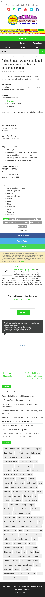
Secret (23, 573)
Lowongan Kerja (9, 517)
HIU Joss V (11, 101)
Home (23, 38)
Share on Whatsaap (22, 247)
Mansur (37, 565)
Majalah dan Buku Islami (19, 487)
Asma (6, 457)
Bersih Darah (17, 57)
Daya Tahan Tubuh (10, 461)
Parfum (6, 500)
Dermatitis (26, 57)
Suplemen (31, 573)
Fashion (7, 561)
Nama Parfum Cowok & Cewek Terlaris (17, 421)
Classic (29, 556)
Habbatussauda (16, 457)
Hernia (35, 561)
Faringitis (37, 556)
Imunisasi (7, 548)
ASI (13, 500)
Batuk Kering (24, 470)
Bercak (35, 539)
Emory (6, 530)
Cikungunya (20, 556)
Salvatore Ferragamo (11, 573)
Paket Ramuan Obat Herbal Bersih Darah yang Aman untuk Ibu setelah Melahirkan (22, 64)
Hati (32, 492)
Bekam (18, 500)
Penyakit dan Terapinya (23, 466)
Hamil (21, 474)
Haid (40, 522)
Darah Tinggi (19, 483)
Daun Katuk (38, 517)
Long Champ (27, 565)
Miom (35, 548)
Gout (29, 561)
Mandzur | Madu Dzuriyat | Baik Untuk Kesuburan (22, 417)
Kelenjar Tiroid (18, 548)
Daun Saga (38, 526)
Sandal (20, 539)
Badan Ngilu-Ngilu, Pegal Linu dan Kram (18, 396)
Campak (31, 505)
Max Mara (7, 569)
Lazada (17, 509)
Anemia (39, 492)
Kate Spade (8, 565)
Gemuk (13, 530)
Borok (22, 535)
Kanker (27, 530)
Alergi (9, 57)
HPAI (20, 530)
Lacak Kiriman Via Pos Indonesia (15, 392)
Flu (25, 496)
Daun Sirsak (8, 509)
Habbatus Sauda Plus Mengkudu (11, 374)
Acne (5, 505)
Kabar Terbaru (27, 449)
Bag (24, 552)
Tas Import (17, 496)
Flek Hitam (37, 535)
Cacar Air (27, 500)
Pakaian (16, 569)
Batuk (6, 487)
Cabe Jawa (7, 543)
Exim (33, 57)
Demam (32, 479)
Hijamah (7, 526)
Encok (28, 535)
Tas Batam (7, 496)
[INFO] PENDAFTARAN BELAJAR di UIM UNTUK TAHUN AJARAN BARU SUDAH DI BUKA (20, 435)
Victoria (15, 578)
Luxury (28, 548)
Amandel (33, 487)
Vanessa (7, 578)
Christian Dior (9, 556)
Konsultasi (23, 461)
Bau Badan (35, 509)
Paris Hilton (26, 569)
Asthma (27, 457)
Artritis (27, 539)
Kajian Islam (35, 453)
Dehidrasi (7, 522)
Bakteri (34, 500)
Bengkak (37, 449)
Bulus (37, 552)
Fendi (23, 561)
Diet (24, 543)
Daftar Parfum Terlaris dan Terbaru (16, 400)
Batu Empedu (22, 479)
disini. (22, 261)
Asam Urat (33, 461)
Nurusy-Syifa (8, 466)
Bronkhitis (7, 470)
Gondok (13, 539)
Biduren (15, 526)
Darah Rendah (31, 483)
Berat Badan (14, 505)
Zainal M (18, 266)
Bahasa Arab (18, 513)
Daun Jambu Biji (26, 526)
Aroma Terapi (37, 530)
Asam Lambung (37, 470)
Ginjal (40, 483)
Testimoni (25, 509)
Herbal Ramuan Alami (11, 449)
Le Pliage (17, 565)
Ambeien (7, 492)
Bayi (15, 474)
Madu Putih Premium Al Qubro (14, 430)
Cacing (23, 505)
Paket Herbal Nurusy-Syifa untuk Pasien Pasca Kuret (33, 376)
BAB (19, 517)
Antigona (17, 552)
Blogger (27, 592)
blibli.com (23, 578)
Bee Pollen (7, 513)
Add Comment (19, 71)
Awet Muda (39, 466)
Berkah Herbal (18, 492)
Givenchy (32, 543)
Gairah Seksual (9, 479)
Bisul (35, 496)
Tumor (40, 573)
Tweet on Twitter (22, 241)
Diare (27, 492)
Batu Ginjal (8, 474)
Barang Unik (27, 517)
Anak (27, 453)
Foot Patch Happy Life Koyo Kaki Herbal (17, 425)
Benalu (14, 535)
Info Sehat (19, 453)
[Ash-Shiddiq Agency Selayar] (23, 24)
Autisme (7, 535)
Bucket (30, 552)
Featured (15, 561)
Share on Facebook (22, 235)
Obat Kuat (7, 552)
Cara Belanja (23, 522)
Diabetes (29, 474)
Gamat (27, 513)
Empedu (33, 522)
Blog (29, 496)
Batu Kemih (8, 483)
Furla (6, 539)
